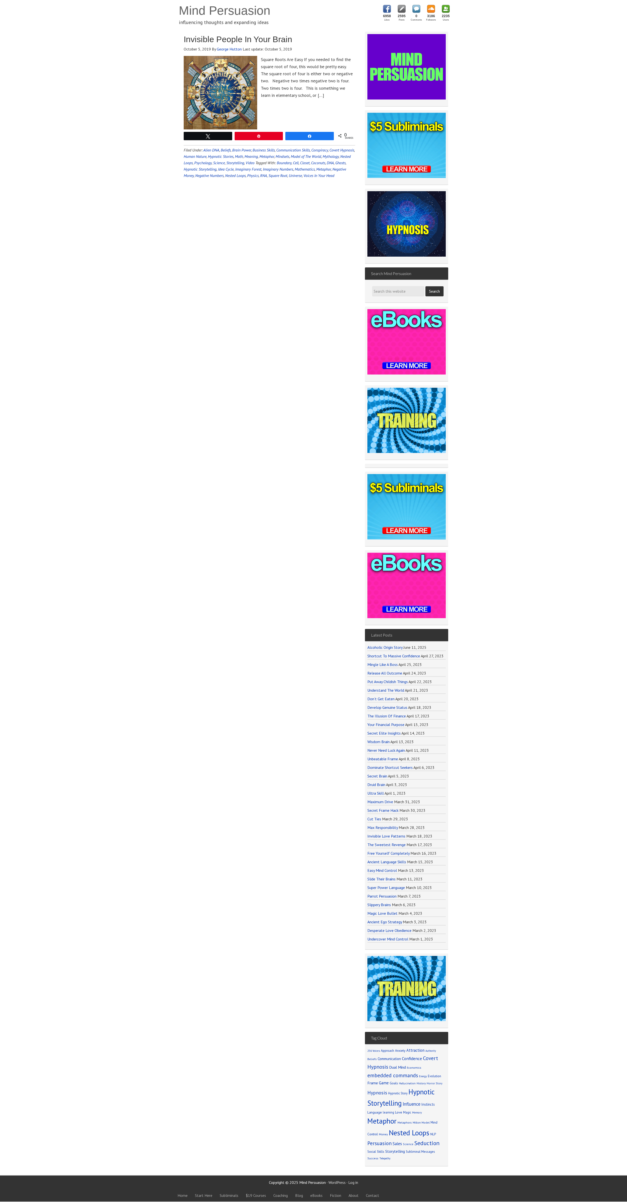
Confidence (412, 1058)
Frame (372, 1082)
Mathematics (305, 169)
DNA (330, 162)
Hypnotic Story (398, 1093)
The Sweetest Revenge (386, 844)
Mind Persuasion (224, 10)
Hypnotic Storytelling (200, 169)
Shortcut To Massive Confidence (393, 655)
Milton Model (421, 1122)
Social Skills (375, 1151)
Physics (253, 175)
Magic (407, 1112)
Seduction (427, 1143)
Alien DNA (211, 150)
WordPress (337, 1182)
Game (384, 1083)
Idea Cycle (226, 169)
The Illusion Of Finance (386, 716)
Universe (295, 175)
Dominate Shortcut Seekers (390, 767)
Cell (296, 162)
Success (372, 1158)
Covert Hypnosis (341, 150)
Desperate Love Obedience (389, 930)
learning (388, 1112)
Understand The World (385, 690)
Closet (305, 162)
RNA (263, 175)
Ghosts (340, 162)
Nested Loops (235, 175)
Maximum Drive (380, 801)
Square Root (277, 175)
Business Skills (264, 150)
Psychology (203, 162)
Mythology (331, 156)
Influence (411, 1104)
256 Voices (373, 1050)
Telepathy (384, 1158)
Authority (430, 1050)
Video (250, 162)
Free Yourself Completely (388, 853)
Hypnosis (377, 1092)
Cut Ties (374, 818)
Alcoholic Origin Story (384, 647)
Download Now (406, 524)
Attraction (415, 1050)
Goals (394, 1083)
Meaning (251, 156)
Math (239, 156)
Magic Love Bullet (382, 913)
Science (219, 162)
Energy (423, 1076)
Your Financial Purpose (385, 724)
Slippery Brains (379, 904)
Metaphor (266, 156)
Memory (417, 1112)
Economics (414, 1067)
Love (398, 1112)
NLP (433, 1134)
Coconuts (318, 162)
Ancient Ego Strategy (384, 921)
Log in (353, 1182)
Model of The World (306, 156)
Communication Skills (293, 150)
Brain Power (241, 150)
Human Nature (195, 156)
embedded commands (392, 1075)
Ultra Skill (375, 793)
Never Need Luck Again (386, 750)
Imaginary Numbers (278, 169)
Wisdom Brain (378, 741)
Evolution (434, 1076)
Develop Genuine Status (387, 707)
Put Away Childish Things (387, 681)
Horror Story (434, 1083)
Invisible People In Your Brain (238, 39)
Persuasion (379, 1143)
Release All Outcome (384, 673)
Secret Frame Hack (382, 810)
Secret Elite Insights (384, 733)
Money (383, 1134)
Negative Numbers (209, 175)
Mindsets (282, 156)
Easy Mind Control (382, 870)
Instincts (428, 1104)
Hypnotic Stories (220, 156)
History (421, 1083)
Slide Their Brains (381, 878)
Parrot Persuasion (382, 896)
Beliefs (226, 150)
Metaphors (405, 1122)
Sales (397, 1143)
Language (374, 1112)
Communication (389, 1058)
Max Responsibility (382, 827)
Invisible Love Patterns (386, 836)
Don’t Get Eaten (381, 698)
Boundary (284, 162)
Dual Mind (397, 1067)
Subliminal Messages (420, 1152)
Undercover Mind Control (387, 939)
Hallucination (407, 1083)
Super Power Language (386, 887)
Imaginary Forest (248, 169)
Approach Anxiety (393, 1050)
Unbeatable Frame (382, 758)
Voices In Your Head (318, 175)
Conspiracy (319, 150)
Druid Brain (376, 784)
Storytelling (235, 162)
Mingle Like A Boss (382, 664)
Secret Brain (377, 776)
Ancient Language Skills (386, 861)
